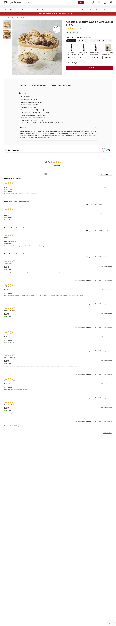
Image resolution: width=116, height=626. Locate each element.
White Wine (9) (83, 40)
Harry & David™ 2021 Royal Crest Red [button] (95, 53)
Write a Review (57, 165)
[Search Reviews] (46, 174)
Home (5, 18)
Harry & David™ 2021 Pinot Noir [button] (83, 53)
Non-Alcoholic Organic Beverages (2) (101, 40)
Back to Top (20, 426)
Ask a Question (107, 432)
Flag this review (108, 204)
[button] (11, 10)
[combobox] (52, 2)
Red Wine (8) (71, 40)
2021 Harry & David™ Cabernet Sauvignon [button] (107, 53)
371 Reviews (78, 28)
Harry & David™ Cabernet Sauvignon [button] (71, 53)
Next (82, 425)
